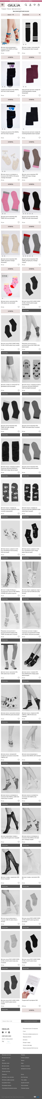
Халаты (22, 1060)
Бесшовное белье (6, 1082)
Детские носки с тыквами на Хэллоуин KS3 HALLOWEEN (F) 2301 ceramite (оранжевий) (10, 509)
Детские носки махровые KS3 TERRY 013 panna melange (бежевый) (9, 260)
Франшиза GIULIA (27, 1036)
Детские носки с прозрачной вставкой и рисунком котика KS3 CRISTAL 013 (9, 755)
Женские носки (5, 1063)
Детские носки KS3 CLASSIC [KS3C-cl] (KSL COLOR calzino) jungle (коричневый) (31, 303)
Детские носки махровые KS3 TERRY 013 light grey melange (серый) (30, 260)
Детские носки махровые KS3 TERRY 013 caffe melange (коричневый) (9, 427)
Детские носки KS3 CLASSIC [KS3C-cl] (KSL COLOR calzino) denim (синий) (10, 1002)
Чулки (3, 1060)
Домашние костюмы (25, 1068)
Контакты (25, 1039)
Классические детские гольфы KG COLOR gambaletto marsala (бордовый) (31, 91)
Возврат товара (26, 1042)
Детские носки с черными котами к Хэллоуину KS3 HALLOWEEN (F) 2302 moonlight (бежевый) (31, 386)
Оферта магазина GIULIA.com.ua (30, 1048)
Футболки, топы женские (8, 1077)
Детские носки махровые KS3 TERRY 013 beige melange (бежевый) (30, 176)
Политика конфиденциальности (30, 1034)
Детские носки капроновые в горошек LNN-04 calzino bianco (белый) (9, 920)
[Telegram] (9, 1032)
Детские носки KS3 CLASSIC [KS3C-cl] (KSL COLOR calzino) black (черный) (31, 961)
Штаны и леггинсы (25, 1066)
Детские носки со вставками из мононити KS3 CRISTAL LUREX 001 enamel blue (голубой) (10, 797)
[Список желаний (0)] (34, 5)
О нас (24, 1031)
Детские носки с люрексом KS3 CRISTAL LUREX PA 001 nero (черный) (30, 714)
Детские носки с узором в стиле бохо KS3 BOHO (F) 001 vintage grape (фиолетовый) (30, 550)
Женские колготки (6, 1055)
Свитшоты (4, 1074)
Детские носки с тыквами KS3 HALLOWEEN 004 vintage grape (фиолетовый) (30, 673)
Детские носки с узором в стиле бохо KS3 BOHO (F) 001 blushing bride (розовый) (9, 550)
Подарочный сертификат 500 (30, 1000)
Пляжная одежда (25, 1088)
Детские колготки (6, 1057)
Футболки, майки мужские (8, 1079)
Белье (22, 1074)
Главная (3, 9)
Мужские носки (5, 1068)
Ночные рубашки (25, 1057)
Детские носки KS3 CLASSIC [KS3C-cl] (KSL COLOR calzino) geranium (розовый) (31, 920)
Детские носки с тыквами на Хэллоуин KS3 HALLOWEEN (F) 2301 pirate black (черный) (31, 509)
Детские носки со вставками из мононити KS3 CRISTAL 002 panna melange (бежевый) (10, 176)
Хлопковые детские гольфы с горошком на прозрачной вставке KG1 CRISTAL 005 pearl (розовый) (31, 632)
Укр (3, 1041)
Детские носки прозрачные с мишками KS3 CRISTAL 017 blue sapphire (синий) (9, 49)
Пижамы (23, 1055)
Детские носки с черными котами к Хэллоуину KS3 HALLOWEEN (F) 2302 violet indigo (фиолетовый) (10, 468)
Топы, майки (24, 1079)
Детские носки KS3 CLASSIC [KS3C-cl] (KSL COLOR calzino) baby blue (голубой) (10, 961)
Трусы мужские (24, 1085)
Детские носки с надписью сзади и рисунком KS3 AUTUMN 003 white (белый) (31, 591)
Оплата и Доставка (27, 1045)
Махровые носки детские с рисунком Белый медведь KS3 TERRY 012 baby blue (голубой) (9, 632)
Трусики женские (25, 1082)
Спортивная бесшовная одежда (9, 1088)
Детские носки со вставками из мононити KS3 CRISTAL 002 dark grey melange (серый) (30, 838)
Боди (22, 1063)
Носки (9, 9)
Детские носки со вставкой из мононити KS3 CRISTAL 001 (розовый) (30, 797)
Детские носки (5, 1066)
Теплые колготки (6, 1071)
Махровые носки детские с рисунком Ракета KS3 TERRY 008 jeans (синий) (31, 345)
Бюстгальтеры (24, 1077)
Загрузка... (26, 310)
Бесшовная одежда (6, 1085)
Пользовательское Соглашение (30, 1028)
